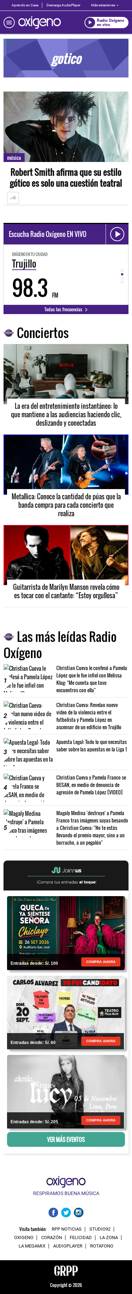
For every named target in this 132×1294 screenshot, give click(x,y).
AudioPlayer (67, 1246)
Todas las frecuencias (63, 309)
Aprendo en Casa (25, 5)
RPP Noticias (67, 1229)
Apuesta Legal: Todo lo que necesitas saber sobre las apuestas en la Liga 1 (91, 745)
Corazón (51, 1237)
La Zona (109, 1237)
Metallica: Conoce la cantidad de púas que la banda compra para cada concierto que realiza (66, 505)
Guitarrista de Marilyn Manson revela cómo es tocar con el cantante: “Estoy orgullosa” (66, 591)
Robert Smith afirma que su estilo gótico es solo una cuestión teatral (66, 177)
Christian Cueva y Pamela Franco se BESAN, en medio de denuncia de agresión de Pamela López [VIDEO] (91, 785)
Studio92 (100, 1229)
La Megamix (32, 1246)
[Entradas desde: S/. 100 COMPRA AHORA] (66, 932)
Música (14, 157)
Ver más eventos (66, 1139)
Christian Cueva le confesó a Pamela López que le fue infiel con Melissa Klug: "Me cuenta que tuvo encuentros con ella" (91, 679)
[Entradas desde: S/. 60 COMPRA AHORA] (66, 1011)
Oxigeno (23, 1237)
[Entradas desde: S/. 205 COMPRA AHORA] (66, 1091)
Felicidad (81, 1237)
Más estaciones (103, 5)
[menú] (9, 22)
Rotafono (101, 1246)
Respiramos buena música (66, 1193)
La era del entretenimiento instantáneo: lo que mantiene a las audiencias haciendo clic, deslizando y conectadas (66, 414)
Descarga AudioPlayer (63, 5)
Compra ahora (100, 962)
